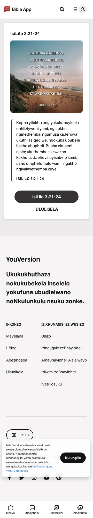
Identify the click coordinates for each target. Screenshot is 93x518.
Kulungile (73, 458)
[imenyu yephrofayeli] (79, 9)
